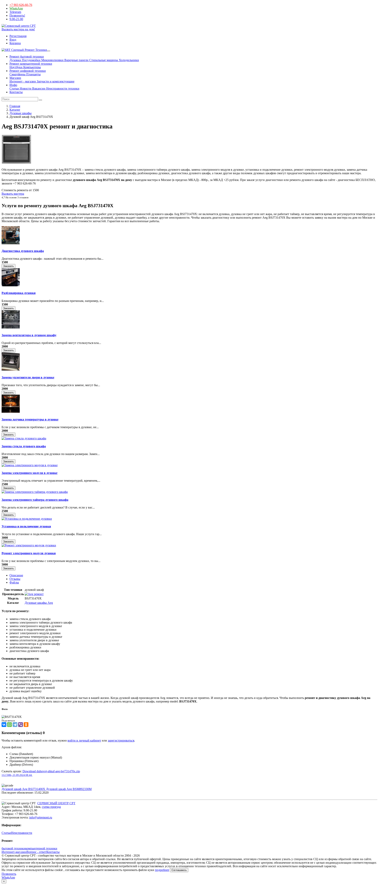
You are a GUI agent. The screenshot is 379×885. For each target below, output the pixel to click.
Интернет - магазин (22, 81)
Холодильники (128, 60)
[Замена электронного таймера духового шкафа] (35, 492)
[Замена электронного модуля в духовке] (30, 465)
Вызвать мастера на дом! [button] (18, 29)
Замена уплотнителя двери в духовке (28, 377)
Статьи (14, 88)
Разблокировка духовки (19, 293)
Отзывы (14, 579)
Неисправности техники (62, 88)
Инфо (13, 85)
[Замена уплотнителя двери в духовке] (11, 369)
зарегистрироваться (121, 740)
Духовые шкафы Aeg (39, 602)
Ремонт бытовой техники (26, 56)
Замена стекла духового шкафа (24, 446)
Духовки (15, 60)
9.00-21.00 (16, 19)
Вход (12, 39)
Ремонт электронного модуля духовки (29, 553)
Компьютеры (32, 67)
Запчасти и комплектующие (55, 81)
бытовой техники (13, 848)
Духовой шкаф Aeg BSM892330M (69, 789)
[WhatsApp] (9, 724)
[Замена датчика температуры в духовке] (11, 411)
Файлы (14, 582)
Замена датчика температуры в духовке (30, 419)
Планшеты (33, 74)
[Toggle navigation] (48, 51)
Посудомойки (30, 60)
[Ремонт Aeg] (34, 594)
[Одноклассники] (26, 724)
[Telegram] (15, 724)
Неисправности (21, 832)
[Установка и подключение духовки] (27, 518)
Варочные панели (76, 60)
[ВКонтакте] (4, 724)
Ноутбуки (16, 67)
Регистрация (17, 36)
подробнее (162, 870)
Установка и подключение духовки (26, 526)
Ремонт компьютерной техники (30, 63)
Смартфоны (17, 74)
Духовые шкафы (20, 113)
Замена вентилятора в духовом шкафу (29, 335)
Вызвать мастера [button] (13, 193)
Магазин (15, 78)
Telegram (15, 12)
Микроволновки (52, 60)
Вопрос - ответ (36, 852)
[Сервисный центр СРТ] (19, 25)
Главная (14, 106)
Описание (16, 575)
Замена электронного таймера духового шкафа (35, 499)
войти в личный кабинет (84, 740)
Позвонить (9, 874)
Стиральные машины (103, 60)
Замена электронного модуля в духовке (29, 473)
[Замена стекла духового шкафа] (24, 438)
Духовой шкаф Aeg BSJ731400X (24, 789)
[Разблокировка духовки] (11, 285)
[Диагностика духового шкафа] (11, 243)
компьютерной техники (41, 848)
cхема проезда (51, 806)
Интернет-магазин (14, 852)
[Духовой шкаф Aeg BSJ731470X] (16, 163)
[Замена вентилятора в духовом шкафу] (11, 327)
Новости (25, 88)
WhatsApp (16, 8)
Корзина (15, 43)
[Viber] (20, 724)
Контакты (16, 92)
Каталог (14, 109)
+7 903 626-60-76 (20, 5)
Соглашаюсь (179, 870)
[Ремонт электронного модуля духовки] (29, 545)
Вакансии (38, 88)
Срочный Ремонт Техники (28, 50)
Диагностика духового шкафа (23, 251)
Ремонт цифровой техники (27, 70)
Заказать (8, 266)
